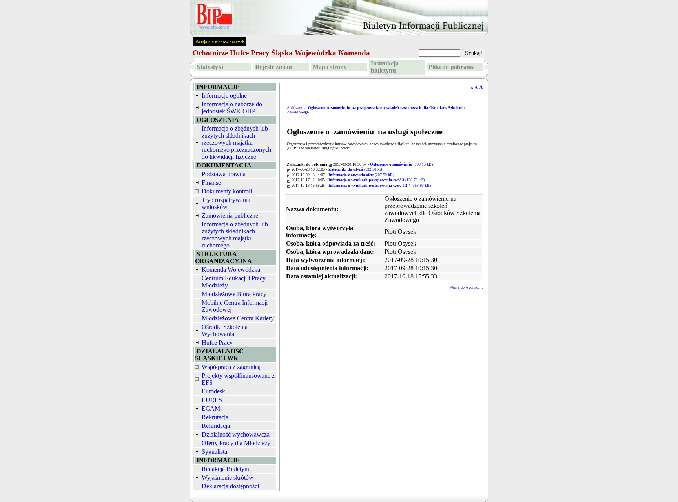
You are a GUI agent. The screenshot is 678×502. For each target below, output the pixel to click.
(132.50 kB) (355, 169)
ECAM (211, 408)
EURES (212, 400)
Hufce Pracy (217, 342)
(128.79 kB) (376, 180)
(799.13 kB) (401, 164)
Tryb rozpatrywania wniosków (226, 203)
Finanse (211, 182)
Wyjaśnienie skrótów (227, 477)
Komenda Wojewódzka (231, 269)
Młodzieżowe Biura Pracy (234, 294)
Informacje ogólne (224, 95)
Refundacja (216, 425)
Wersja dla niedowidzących (219, 41)
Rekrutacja (215, 417)
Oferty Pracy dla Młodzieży (236, 443)
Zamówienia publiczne (230, 215)
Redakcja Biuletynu (226, 469)
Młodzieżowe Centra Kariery (238, 318)
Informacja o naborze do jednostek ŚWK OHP (232, 108)
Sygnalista (214, 451)
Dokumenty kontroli (227, 191)
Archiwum (295, 107)
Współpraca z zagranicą (231, 367)
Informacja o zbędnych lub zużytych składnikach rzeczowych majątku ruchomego (235, 235)
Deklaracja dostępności (230, 486)
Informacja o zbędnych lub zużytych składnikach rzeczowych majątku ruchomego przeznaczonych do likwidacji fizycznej (236, 142)
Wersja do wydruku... (466, 287)
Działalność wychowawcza (236, 434)
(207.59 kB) (361, 175)
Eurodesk (213, 391)
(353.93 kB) (379, 185)
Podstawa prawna (224, 174)
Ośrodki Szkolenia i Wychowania (226, 330)
